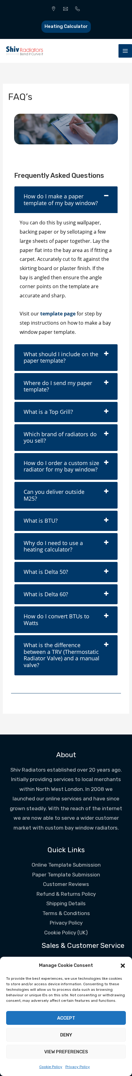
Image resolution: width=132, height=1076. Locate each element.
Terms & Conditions (66, 913)
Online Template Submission (66, 865)
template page (58, 313)
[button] (123, 966)
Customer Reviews (66, 884)
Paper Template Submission (66, 875)
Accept (66, 1018)
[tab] (66, 199)
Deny (66, 1035)
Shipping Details (66, 903)
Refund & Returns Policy (66, 894)
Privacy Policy (77, 1067)
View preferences (66, 1052)
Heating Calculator (66, 26)
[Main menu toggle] (125, 51)
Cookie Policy (50, 1067)
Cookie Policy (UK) (66, 932)
